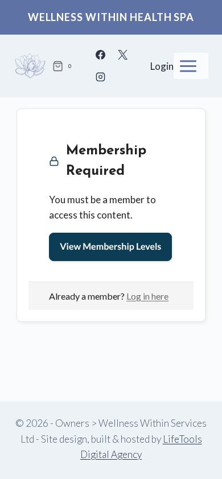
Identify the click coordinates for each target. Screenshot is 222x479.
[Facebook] (100, 55)
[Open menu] (191, 66)
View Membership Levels (110, 246)
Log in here (147, 296)
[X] (122, 55)
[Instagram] (100, 77)
